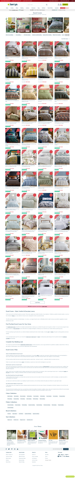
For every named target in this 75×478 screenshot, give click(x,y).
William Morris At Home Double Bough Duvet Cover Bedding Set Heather (45, 123)
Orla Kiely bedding (27, 34)
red (48, 332)
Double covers (16, 419)
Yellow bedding (42, 398)
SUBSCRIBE (66, 449)
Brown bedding (22, 396)
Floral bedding (24, 404)
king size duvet (16, 328)
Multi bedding (29, 396)
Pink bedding (10, 398)
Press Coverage (35, 456)
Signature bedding (36, 413)
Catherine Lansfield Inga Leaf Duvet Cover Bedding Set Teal (45, 274)
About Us (34, 454)
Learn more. (44, 306)
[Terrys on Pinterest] (12, 449)
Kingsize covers (22, 419)
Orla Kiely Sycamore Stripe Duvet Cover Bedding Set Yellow (28, 79)
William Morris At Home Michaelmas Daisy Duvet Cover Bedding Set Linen (29, 123)
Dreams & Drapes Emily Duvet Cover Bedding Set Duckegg (61, 166)
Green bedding (49, 396)
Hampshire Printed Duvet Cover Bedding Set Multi (61, 209)
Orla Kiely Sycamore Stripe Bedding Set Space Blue (12, 79)
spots (39, 336)
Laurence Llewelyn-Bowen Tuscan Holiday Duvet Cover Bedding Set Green (62, 274)
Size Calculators (22, 454)
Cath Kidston (21, 413)
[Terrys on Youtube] (17, 449)
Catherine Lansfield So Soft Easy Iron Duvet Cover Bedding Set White (45, 231)
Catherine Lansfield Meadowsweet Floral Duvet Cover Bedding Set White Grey (45, 166)
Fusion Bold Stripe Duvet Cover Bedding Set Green (45, 101)
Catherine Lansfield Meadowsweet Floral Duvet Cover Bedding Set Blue (12, 209)
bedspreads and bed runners (26, 344)
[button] (65, 39)
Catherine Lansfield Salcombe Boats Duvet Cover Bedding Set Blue (29, 144)
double (65, 371)
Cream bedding (35, 396)
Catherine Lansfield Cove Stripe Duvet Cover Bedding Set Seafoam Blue (11, 231)
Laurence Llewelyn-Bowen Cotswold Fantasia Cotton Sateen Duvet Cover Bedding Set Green (28, 296)
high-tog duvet (46, 366)
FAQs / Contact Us (9, 454)
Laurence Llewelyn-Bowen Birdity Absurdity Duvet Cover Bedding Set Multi (45, 144)
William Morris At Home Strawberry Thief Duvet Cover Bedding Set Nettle (12, 123)
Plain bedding (54, 404)
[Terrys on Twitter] (9, 449)
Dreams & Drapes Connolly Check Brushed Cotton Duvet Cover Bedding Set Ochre (62, 296)
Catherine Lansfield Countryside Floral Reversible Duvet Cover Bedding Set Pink (12, 274)
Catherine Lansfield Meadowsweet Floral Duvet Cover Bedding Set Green (29, 209)
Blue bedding (16, 396)
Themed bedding (10, 407)
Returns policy (8, 458)
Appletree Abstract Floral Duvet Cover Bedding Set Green (28, 58)
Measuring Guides (22, 458)
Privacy (46, 458)
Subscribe (34, 462)
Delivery (7, 460)
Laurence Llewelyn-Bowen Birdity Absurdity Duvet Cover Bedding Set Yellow (12, 166)
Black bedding (10, 396)
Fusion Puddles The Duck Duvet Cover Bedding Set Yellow (12, 296)
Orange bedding (62, 396)
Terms (46, 456)
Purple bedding (16, 398)
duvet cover (28, 336)
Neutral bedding (39, 404)
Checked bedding (10, 404)
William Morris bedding (57, 34)
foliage (13, 315)
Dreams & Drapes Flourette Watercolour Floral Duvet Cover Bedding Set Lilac (29, 231)
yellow (52, 332)
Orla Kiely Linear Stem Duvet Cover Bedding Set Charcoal (45, 79)
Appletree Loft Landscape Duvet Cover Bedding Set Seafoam (12, 253)
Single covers (10, 419)
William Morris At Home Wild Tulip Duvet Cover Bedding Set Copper (62, 123)
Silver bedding (29, 398)
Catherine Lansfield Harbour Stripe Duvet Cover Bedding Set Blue (62, 188)
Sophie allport (15, 413)
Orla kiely (9, 413)
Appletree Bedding (28, 413)
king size (7, 372)
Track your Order (9, 456)
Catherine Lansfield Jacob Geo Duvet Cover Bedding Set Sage (45, 188)
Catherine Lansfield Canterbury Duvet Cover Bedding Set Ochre (45, 253)
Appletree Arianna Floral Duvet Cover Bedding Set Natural (61, 58)
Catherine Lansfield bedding (37, 34)
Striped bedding (60, 404)
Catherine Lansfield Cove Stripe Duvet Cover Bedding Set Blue (28, 188)
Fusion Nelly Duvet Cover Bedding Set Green (61, 101)
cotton (38, 355)
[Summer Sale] (64, 8)
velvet (23, 362)
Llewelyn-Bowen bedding (47, 34)
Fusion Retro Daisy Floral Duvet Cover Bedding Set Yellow (28, 101)
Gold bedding (42, 396)
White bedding (35, 398)
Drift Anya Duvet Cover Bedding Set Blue (29, 274)
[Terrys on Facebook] (6, 449)
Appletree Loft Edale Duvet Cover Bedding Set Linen (12, 58)
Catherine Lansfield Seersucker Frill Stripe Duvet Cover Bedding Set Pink (29, 253)
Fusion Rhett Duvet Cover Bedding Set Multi (12, 101)
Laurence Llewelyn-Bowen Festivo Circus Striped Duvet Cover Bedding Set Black (12, 188)
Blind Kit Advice (22, 456)
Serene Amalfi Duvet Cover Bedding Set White (45, 296)
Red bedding (23, 398)
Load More (37, 302)
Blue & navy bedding (9, 34)
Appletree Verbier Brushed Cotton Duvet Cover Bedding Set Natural (45, 58)
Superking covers (30, 419)
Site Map (46, 454)
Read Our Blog (21, 462)
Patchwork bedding (47, 404)
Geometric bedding (32, 404)
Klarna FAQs (8, 462)
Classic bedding (17, 404)
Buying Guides (21, 460)
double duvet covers (11, 327)
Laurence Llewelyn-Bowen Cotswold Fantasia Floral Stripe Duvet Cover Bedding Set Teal (12, 144)
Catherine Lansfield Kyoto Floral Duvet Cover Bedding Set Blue (44, 209)
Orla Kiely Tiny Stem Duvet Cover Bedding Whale (62, 79)
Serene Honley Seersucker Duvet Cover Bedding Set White (61, 253)
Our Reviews (34, 458)
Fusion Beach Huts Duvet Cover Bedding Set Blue (62, 144)
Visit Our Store (34, 460)
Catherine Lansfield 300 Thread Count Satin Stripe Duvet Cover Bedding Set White (62, 231)
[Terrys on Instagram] (14, 449)
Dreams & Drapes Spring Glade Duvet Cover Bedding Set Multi (28, 166)
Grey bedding (18, 34)
